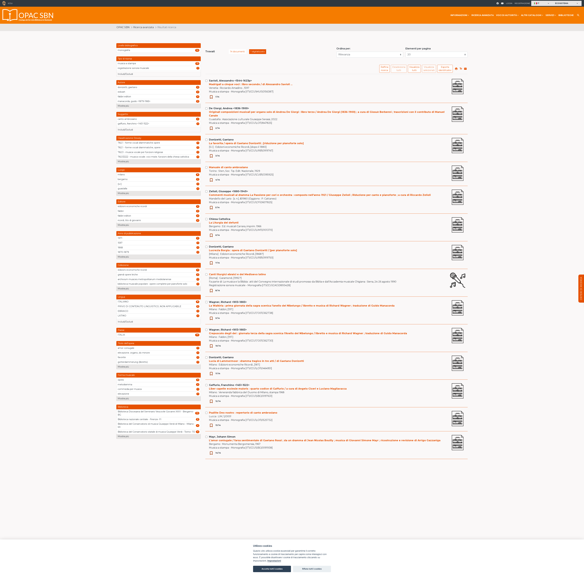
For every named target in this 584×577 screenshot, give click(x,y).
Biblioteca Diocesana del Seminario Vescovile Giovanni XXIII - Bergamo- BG (156, 413)
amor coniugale (126, 348)
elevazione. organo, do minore (134, 352)
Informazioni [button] (458, 15)
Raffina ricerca (384, 69)
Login (509, 3)
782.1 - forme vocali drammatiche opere (139, 142)
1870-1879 (123, 252)
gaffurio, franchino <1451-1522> (133, 123)
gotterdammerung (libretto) (133, 362)
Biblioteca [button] (123, 406)
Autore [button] (121, 82)
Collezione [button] (123, 265)
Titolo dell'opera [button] (126, 343)
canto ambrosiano (127, 119)
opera (121, 379)
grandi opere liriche (128, 274)
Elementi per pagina (418, 48)
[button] (542, 3)
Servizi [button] (550, 15)
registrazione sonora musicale (133, 68)
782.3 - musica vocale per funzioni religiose (140, 152)
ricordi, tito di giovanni (129, 220)
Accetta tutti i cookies (272, 569)
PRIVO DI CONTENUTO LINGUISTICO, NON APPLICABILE (149, 306)
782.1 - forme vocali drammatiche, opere (139, 147)
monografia (124, 50)
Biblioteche (566, 15)
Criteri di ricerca (581, 288)
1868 (120, 247)
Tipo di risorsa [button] (125, 58)
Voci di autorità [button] (506, 15)
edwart (121, 91)
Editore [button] (121, 201)
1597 (120, 242)
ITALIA (121, 334)
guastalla (122, 188)
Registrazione (522, 3)
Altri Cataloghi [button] (531, 15)
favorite (122, 357)
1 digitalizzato (257, 51)
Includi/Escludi (125, 74)
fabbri (121, 211)
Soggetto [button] (123, 114)
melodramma (125, 384)
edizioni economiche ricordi (132, 206)
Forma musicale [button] (126, 375)
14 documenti (237, 51)
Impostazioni (274, 560)
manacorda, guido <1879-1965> (134, 101)
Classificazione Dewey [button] (129, 138)
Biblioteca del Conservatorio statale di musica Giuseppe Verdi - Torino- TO (156, 431)
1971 (120, 238)
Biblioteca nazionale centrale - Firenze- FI (139, 419)
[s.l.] (120, 184)
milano (121, 174)
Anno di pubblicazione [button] (129, 233)
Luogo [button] (121, 169)
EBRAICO (123, 311)
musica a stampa (127, 63)
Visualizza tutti (414, 69)
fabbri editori (124, 96)
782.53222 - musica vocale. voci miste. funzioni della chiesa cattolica (153, 156)
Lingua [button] (121, 297)
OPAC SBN (123, 27)
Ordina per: (343, 48)
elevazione (123, 393)
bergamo (123, 179)
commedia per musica (130, 389)
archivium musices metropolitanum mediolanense (144, 279)
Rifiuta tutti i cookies (312, 569)
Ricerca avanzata (482, 15)
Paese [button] (121, 330)
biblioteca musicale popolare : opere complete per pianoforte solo (152, 283)
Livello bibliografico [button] (128, 45)
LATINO (122, 315)
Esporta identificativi (445, 69)
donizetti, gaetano (127, 87)
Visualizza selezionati (429, 69)
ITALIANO (123, 301)
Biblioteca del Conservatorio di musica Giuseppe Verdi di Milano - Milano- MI (156, 425)
